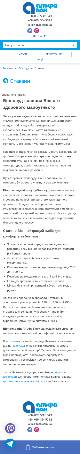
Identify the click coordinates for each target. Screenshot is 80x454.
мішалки (41, 381)
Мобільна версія (43, 447)
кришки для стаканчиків (18, 381)
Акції (40, 59)
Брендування (54, 54)
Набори (22, 54)
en (46, 36)
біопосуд (19, 345)
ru (34, 36)
